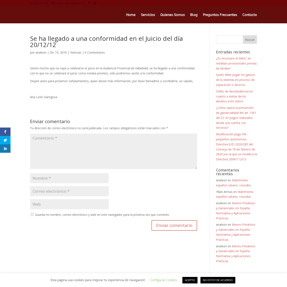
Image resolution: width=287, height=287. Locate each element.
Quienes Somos (172, 15)
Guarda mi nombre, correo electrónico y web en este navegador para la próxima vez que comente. (102, 215)
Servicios (148, 15)
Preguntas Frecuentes (220, 15)
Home (131, 15)
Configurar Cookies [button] (163, 280)
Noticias (75, 52)
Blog (193, 15)
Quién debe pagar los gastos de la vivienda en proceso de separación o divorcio (235, 80)
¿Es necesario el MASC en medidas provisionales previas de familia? (236, 63)
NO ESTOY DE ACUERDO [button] (218, 280)
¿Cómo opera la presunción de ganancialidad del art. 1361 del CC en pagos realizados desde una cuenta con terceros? (236, 118)
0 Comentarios (95, 52)
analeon (41, 52)
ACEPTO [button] (190, 280)
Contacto (249, 15)
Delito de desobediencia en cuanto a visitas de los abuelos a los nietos (234, 96)
